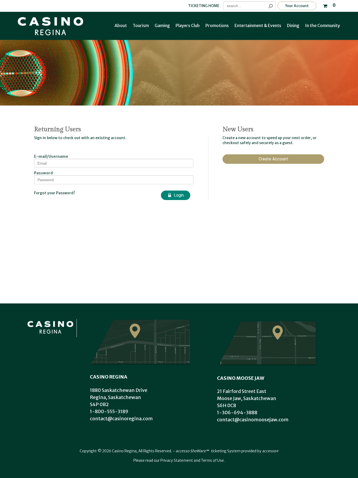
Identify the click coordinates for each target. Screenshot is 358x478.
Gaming (162, 25)
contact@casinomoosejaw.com (253, 420)
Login (179, 195)
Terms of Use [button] (212, 460)
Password (43, 173)
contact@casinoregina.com (121, 419)
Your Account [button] (297, 5)
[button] (329, 4)
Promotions (217, 25)
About (121, 25)
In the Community (322, 25)
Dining (293, 25)
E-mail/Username (51, 156)
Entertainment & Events (258, 25)
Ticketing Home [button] (203, 6)
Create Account (273, 158)
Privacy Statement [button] (176, 460)
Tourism (141, 25)
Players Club (188, 25)
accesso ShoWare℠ (192, 451)
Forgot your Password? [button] (54, 193)
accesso (270, 451)
